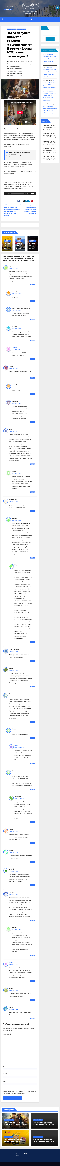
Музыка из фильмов (8, 1119)
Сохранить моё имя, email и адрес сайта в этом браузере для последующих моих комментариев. (19, 1092)
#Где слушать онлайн (26, 61)
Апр (44, 127)
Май (47, 127)
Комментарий (7, 1034)
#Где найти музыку (13, 61)
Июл (54, 127)
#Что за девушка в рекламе (15, 71)
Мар (54, 126)
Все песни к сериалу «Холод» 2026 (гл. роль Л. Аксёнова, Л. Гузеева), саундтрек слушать (50, 59)
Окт (50, 137)
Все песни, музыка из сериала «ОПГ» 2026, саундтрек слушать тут (44, 1124)
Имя (4, 1066)
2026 (44, 126)
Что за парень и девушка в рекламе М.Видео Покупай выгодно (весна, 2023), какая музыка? (28, 209)
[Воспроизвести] (6, 193)
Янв (47, 126)
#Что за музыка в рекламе (14, 73)
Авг (44, 129)
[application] (20, 193)
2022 (44, 156)
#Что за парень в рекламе (14, 75)
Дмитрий (14, 347)
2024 (44, 141)
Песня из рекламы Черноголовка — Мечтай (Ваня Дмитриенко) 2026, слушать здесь (49, 95)
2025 (44, 133)
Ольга (11, 962)
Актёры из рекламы (11, 29)
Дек (56, 137)
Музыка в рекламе (21, 29)
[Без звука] (29, 193)
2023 (44, 148)
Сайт (4, 1081)
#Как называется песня (13, 64)
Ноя (52, 137)
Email (5, 1074)
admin (7, 248)
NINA (16, 745)
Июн (50, 127)
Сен (47, 137)
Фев (51, 126)
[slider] (33, 193)
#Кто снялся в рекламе (13, 66)
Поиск (44, 28)
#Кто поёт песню (25, 64)
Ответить (33, 284)
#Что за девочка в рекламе (14, 68)
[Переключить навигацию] (31, 19)
